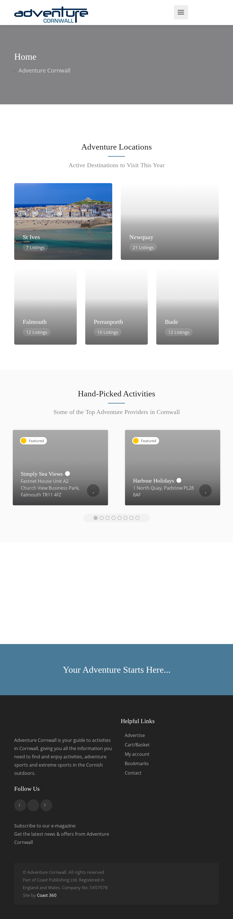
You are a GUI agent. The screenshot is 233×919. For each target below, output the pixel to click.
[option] (60, 470)
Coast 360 (47, 895)
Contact (133, 773)
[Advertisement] (116, 594)
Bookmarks (137, 764)
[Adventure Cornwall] (51, 14)
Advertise (135, 735)
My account (137, 754)
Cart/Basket (137, 745)
